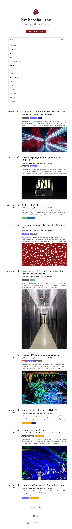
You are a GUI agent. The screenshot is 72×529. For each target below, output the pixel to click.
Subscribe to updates (36, 31)
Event (12, 65)
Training (12, 97)
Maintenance (14, 81)
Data (11, 57)
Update (12, 101)
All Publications (15, 45)
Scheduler (13, 89)
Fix (11, 69)
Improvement (14, 77)
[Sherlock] (36, 12)
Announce (13, 49)
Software (13, 93)
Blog (11, 53)
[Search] (62, 39)
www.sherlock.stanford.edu (36, 23)
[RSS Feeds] (38, 516)
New (11, 85)
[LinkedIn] (35, 516)
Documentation (15, 61)
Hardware (13, 73)
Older (39, 507)
